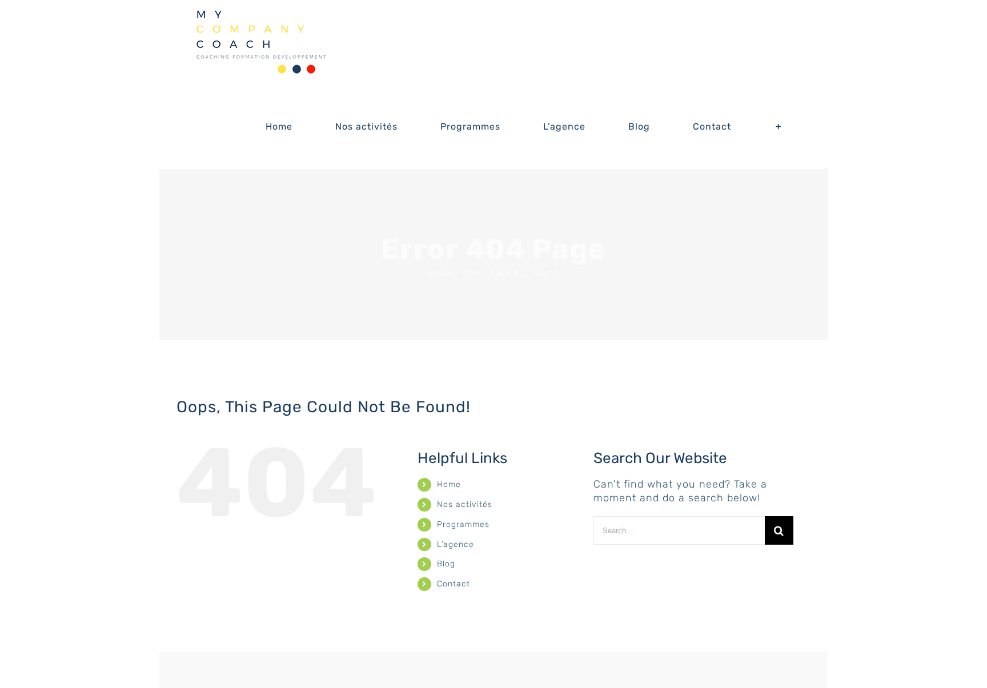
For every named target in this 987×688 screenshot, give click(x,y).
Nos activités (464, 504)
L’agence (455, 544)
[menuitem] (286, 127)
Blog (446, 564)
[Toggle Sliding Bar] (779, 127)
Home (449, 484)
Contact (453, 584)
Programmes (463, 524)
